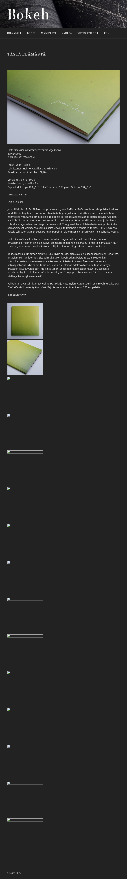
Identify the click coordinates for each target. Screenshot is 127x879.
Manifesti (48, 33)
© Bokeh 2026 (14, 872)
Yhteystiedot (88, 33)
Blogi (31, 33)
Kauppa (67, 33)
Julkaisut (14, 33)
